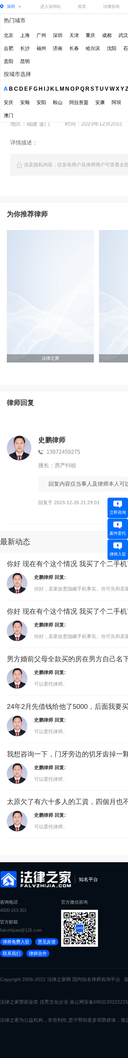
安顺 (25, 102)
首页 (82, 6)
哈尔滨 (93, 48)
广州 (41, 35)
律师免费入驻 (16, 941)
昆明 (25, 61)
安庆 (8, 102)
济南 (57, 48)
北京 (8, 35)
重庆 (90, 35)
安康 (100, 102)
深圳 (57, 35)
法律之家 (56, 979)
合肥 (8, 48)
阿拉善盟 (78, 102)
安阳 (41, 102)
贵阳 (8, 61)
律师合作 (38, 953)
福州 (41, 48)
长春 (74, 48)
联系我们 (11, 953)
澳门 (8, 115)
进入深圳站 (50, 6)
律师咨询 (101, 979)
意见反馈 (47, 941)
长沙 (25, 48)
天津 (74, 35)
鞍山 (57, 102)
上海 (25, 35)
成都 (107, 35)
